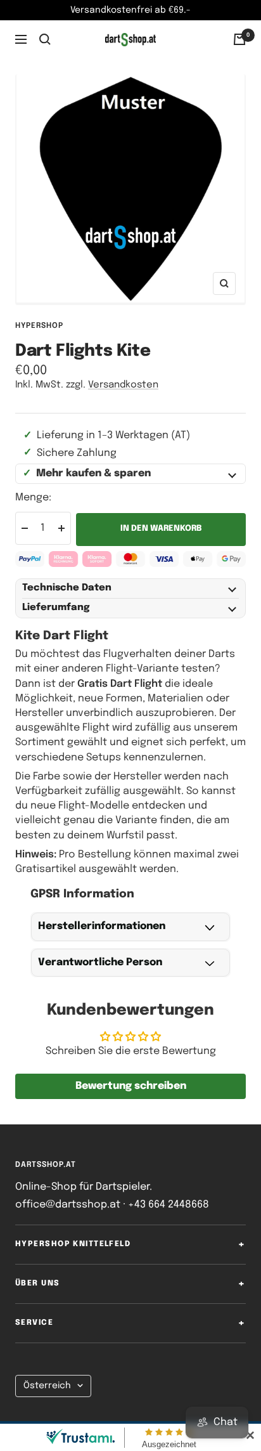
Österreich (47, 1385)
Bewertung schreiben (130, 1086)
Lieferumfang (56, 607)
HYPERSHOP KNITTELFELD (72, 1244)
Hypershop (39, 326)
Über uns (37, 1283)
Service (34, 1323)
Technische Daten (66, 588)
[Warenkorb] (239, 39)
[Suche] (45, 39)
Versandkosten (123, 385)
